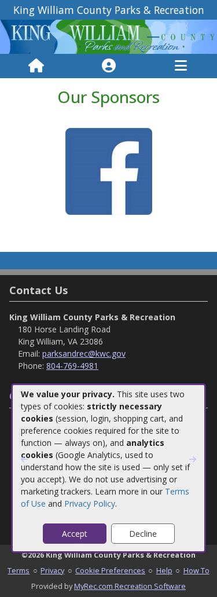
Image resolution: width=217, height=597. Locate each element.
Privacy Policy (89, 503)
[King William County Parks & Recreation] (108, 36)
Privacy (52, 570)
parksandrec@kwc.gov (84, 353)
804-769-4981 (72, 365)
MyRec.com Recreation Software (130, 586)
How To (196, 570)
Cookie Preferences (110, 570)
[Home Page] (36, 66)
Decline (143, 533)
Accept (74, 533)
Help (164, 570)
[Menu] (181, 66)
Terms (19, 570)
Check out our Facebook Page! (108, 223)
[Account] (109, 66)
